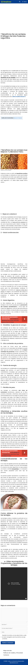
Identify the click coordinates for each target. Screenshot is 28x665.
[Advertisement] (14, 19)
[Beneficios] (6, 1)
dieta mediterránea (18, 96)
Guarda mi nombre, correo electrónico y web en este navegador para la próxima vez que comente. (14, 637)
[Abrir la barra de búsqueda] (20, 1)
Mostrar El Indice (17, 118)
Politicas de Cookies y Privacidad (13, 653)
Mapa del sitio (7, 650)
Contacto (6, 655)
